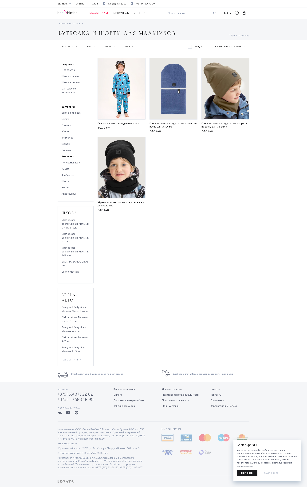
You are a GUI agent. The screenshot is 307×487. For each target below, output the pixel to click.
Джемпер (67, 125)
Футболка (67, 137)
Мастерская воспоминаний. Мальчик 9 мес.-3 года (75, 223)
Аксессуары (69, 193)
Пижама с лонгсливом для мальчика (118, 123)
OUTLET (140, 13)
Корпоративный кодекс (224, 406)
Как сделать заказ (124, 389)
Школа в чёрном (71, 82)
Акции (95, 4)
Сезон (107, 46)
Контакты (216, 394)
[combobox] (232, 46)
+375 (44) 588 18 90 (144, 3)
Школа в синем (70, 76)
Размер (67, 46)
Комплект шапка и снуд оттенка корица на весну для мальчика (224, 125)
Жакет (65, 131)
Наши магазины (171, 406)
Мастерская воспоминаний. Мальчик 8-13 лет (75, 251)
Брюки (65, 119)
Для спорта (68, 70)
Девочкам (121, 13)
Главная (62, 23)
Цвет (88, 46)
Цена (127, 46)
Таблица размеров (124, 406)
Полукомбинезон (71, 162)
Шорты (66, 144)
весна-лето (70, 297)
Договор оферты (172, 389)
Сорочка (66, 150)
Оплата (118, 394)
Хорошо (247, 473)
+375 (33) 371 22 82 (116, 3)
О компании (217, 400)
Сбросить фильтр (239, 35)
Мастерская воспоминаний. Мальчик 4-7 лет (75, 237)
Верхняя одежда (71, 112)
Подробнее (271, 473)
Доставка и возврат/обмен (129, 400)
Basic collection (70, 271)
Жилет (65, 168)
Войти (227, 13)
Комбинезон (68, 175)
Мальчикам (98, 13)
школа (69, 213)
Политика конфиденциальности (180, 394)
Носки (65, 187)
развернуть (70, 359)
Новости (215, 389)
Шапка (65, 181)
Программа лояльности (175, 400)
